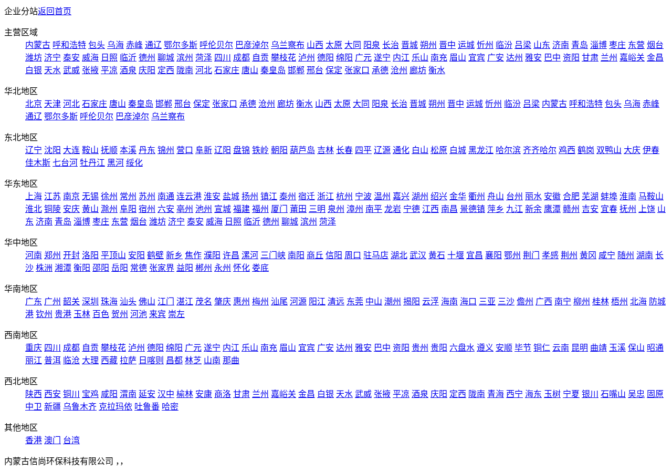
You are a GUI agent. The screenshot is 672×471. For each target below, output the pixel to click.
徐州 (109, 196)
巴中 (552, 57)
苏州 (147, 196)
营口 (184, 150)
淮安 (212, 196)
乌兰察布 (287, 44)
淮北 (33, 208)
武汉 (418, 255)
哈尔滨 (508, 150)
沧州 (399, 70)
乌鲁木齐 (80, 406)
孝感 (550, 255)
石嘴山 (613, 394)
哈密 (170, 406)
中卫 (33, 406)
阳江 (317, 301)
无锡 (90, 196)
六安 (166, 208)
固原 (655, 394)
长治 (390, 44)
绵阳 (344, 57)
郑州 (52, 255)
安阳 (136, 255)
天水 (52, 70)
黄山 (90, 208)
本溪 (128, 150)
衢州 (476, 196)
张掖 (90, 70)
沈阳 (52, 150)
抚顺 (109, 150)
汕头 (128, 301)
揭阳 (411, 301)
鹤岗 (586, 150)
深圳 (90, 301)
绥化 (134, 162)
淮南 (628, 196)
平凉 (109, 70)
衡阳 (82, 267)
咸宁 (606, 255)
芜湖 (590, 196)
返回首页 (54, 11)
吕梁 (522, 44)
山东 (541, 44)
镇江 (268, 196)
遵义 (485, 347)
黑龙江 (481, 150)
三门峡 (273, 255)
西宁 (514, 394)
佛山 (147, 301)
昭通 (655, 347)
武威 (71, 70)
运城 (466, 44)
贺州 (119, 314)
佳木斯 (37, 162)
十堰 (455, 255)
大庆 (632, 150)
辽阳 (222, 150)
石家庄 (226, 70)
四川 (222, 57)
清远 (336, 301)
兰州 (609, 57)
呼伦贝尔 (216, 44)
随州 (625, 255)
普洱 (52, 360)
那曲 (231, 360)
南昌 (449, 208)
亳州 (184, 208)
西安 (52, 394)
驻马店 (375, 255)
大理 (90, 360)
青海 (495, 394)
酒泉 (128, 70)
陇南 (184, 70)
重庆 (33, 347)
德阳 (325, 57)
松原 (438, 150)
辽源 (382, 150)
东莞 (354, 301)
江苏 (52, 196)
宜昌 (474, 255)
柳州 (581, 301)
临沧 (71, 360)
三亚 (487, 301)
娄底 (260, 267)
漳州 (354, 208)
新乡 (174, 255)
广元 (363, 57)
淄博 (598, 44)
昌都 (174, 360)
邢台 (315, 70)
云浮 (430, 301)
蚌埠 (609, 196)
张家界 (161, 267)
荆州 (569, 255)
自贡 (260, 57)
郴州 (203, 267)
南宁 (562, 301)
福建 (241, 208)
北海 (638, 301)
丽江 (33, 360)
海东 (533, 394)
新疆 (52, 406)
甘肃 (590, 57)
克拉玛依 (115, 406)
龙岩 (392, 208)
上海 (33, 196)
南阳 (296, 255)
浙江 (325, 196)
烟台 (655, 44)
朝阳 (279, 150)
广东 (33, 301)
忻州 (485, 44)
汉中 (166, 394)
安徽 (552, 196)
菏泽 (203, 57)
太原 (334, 44)
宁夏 (571, 394)
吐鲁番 (147, 406)
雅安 (533, 57)
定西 (166, 70)
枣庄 (617, 44)
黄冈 (588, 255)
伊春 (651, 150)
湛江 (184, 301)
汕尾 (279, 301)
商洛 (222, 394)
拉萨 (128, 360)
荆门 (531, 255)
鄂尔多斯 (180, 44)
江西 (430, 208)
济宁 (52, 57)
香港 (33, 440)
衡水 (436, 70)
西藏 (109, 360)
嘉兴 (401, 196)
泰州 (287, 196)
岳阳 (119, 267)
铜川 (71, 394)
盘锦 (241, 150)
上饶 (646, 208)
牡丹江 (92, 162)
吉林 (325, 150)
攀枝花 (283, 57)
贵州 (420, 347)
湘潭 (63, 267)
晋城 (409, 44)
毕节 (522, 347)
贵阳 (438, 347)
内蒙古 (37, 44)
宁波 (363, 196)
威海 (90, 57)
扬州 (250, 196)
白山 (420, 150)
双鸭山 (609, 150)
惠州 (241, 301)
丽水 (533, 196)
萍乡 (495, 208)
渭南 (128, 394)
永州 (222, 267)
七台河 (65, 162)
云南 (560, 347)
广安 (495, 57)
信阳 (334, 255)
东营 (636, 44)
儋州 (525, 301)
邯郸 (296, 70)
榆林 (184, 394)
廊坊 (418, 70)
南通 (166, 196)
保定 (334, 70)
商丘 (315, 255)
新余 (533, 208)
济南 (560, 44)
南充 (438, 57)
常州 (128, 196)
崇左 (176, 314)
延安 (147, 394)
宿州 (147, 208)
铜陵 (52, 208)
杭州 (344, 196)
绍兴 (438, 196)
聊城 (166, 57)
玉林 (82, 314)
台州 (514, 196)
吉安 (590, 208)
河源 (298, 301)
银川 (590, 394)
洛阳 (90, 255)
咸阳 (109, 394)
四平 (363, 150)
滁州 (109, 208)
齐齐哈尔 (539, 150)
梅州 (260, 301)
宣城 (222, 208)
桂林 (600, 301)
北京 (33, 103)
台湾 (71, 440)
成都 (241, 57)
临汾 (504, 44)
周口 (352, 255)
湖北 (399, 255)
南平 (373, 208)
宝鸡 (90, 394)
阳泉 (371, 44)
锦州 (166, 150)
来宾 (157, 314)
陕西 (33, 394)
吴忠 (636, 394)
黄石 (436, 255)
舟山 (495, 196)
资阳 (571, 57)
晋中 (447, 44)
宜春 (609, 208)
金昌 (655, 57)
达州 (514, 57)
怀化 (241, 267)
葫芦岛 (302, 150)
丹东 (147, 150)
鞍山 (90, 150)
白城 (457, 150)
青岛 (579, 44)
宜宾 (476, 57)
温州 (382, 196)
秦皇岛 (273, 70)
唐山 (250, 70)
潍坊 (33, 57)
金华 (457, 196)
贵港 (63, 314)
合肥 (571, 196)
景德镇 (472, 208)
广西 (544, 301)
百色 (100, 314)
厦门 (279, 208)
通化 (401, 150)
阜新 (203, 150)
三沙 (506, 301)
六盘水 (462, 347)
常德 (138, 267)
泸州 (306, 57)
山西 (315, 44)
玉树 (552, 394)
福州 (260, 208)
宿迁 (306, 196)
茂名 (203, 301)
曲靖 (598, 347)
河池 (138, 314)
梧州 (619, 301)
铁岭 (260, 150)
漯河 (250, 255)
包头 (96, 44)
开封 (71, 255)
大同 (352, 44)
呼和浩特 (69, 44)
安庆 (71, 208)
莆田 (298, 208)
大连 (71, 150)
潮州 (392, 301)
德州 (147, 57)
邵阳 (100, 267)
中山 (373, 301)
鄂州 (512, 255)
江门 (166, 301)
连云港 (189, 196)
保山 (636, 347)
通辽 (153, 44)
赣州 (571, 208)
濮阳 (212, 255)
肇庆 (222, 301)
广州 (52, 301)
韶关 (71, 301)
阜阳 (128, 208)
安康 (203, 394)
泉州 (336, 208)
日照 (109, 57)
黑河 (115, 162)
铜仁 (541, 347)
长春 (344, 150)
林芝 (193, 360)
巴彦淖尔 (252, 44)
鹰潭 (552, 208)
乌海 (115, 44)
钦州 (44, 314)
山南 (212, 360)
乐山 (420, 57)
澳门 (52, 440)
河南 (33, 255)
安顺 (504, 347)
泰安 (71, 57)
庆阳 (147, 70)
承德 (380, 70)
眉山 (457, 57)
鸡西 (567, 150)
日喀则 (151, 360)
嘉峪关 (632, 57)
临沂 (128, 57)
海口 (468, 301)
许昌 (231, 255)
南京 (71, 196)
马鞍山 (651, 196)
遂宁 (382, 57)
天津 (52, 103)
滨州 (184, 57)
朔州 (428, 44)
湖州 (420, 196)
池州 (203, 208)
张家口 (357, 70)
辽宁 (33, 150)
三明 (317, 208)
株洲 (44, 267)
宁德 (411, 208)
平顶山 (113, 255)
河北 (203, 70)
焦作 (193, 255)
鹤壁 (155, 255)
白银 (33, 70)
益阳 (184, 267)
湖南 (644, 255)
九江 (514, 208)
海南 (449, 301)
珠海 (109, 301)
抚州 (628, 208)
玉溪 (617, 347)
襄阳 (493, 255)
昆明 (579, 347)
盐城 (231, 196)
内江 (401, 57)
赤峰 (134, 44)
